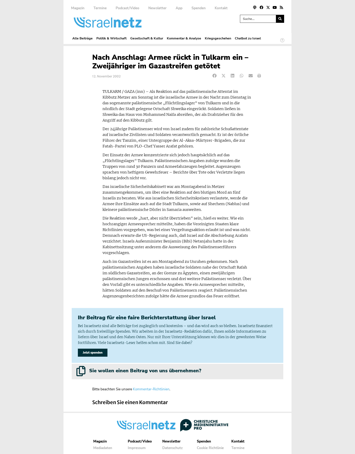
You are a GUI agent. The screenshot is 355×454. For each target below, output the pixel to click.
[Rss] (281, 7)
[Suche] (280, 19)
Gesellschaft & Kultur (146, 38)
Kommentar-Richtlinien (151, 389)
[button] (214, 75)
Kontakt (221, 8)
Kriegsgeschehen (218, 38)
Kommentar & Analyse (184, 38)
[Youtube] (274, 7)
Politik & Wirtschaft (111, 38)
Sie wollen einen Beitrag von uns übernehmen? (145, 370)
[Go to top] (282, 42)
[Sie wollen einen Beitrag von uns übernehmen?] (81, 371)
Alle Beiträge (82, 38)
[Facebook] (261, 7)
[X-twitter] (268, 7)
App (179, 8)
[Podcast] (254, 7)
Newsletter (157, 8)
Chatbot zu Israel (248, 38)
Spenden (198, 8)
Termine (100, 8)
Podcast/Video (127, 8)
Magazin (77, 8)
